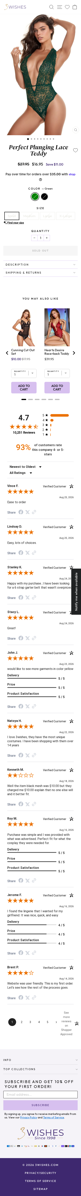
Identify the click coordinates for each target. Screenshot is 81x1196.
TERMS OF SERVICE (40, 1181)
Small (12, 216)
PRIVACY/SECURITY (40, 1173)
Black (44, 197)
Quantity (40, 231)
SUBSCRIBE (40, 1105)
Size (40, 208)
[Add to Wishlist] (75, 150)
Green (35, 197)
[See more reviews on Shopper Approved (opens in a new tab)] (34, 512)
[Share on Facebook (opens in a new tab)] (20, 512)
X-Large (65, 216)
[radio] (58, 415)
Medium (29, 216)
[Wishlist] (67, 7)
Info (7, 1060)
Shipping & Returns (23, 272)
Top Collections (19, 1069)
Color (40, 188)
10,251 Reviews (24, 432)
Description (17, 264)
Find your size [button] (15, 222)
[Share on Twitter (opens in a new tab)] (27, 512)
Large (47, 216)
